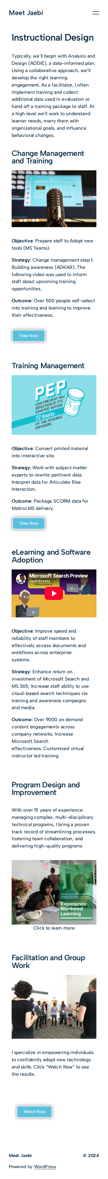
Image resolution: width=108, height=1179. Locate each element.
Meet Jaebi (26, 13)
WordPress (45, 1166)
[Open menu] (95, 12)
